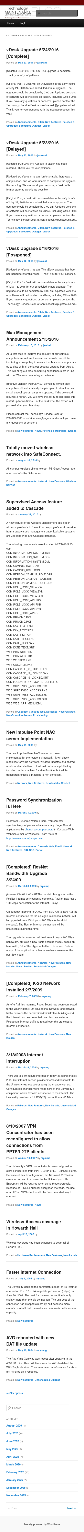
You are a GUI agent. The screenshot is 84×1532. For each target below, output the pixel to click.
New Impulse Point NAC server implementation (30, 735)
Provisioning (40, 715)
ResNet (65, 783)
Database (51, 711)
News (38, 431)
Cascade (22, 711)
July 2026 (12, 1433)
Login (23, 23)
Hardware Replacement (31, 1255)
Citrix (41, 122)
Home (10, 23)
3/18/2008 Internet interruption (24, 1057)
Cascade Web (37, 711)
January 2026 (14, 1480)
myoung (44, 886)
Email (58, 846)
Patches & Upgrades (54, 431)
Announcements (26, 122)
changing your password (39, 829)
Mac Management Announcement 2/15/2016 (32, 335)
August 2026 (14, 1425)
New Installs (53, 783)
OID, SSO (29, 850)
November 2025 (16, 1495)
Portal (38, 850)
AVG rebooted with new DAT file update (30, 1340)
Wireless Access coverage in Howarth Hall (33, 1224)
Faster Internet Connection (34, 1272)
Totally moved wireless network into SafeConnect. (33, 450)
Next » (71, 1508)
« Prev (12, 1508)
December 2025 (15, 1487)
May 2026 (12, 1449)
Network (43, 481)
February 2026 (15, 1472)
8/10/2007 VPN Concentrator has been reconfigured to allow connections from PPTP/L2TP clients (30, 1138)
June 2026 (12, 1441)
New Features (53, 122)
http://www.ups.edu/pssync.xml (24, 838)
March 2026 (13, 1464)
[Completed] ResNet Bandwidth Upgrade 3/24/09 (27, 873)
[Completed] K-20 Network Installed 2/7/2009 (33, 986)
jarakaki (42, 62)
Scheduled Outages (30, 125)
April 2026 (12, 1457)
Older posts (14, 1393)
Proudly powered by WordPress (42, 1524)
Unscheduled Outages (47, 1380)
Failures (22, 1105)
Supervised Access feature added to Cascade (34, 504)
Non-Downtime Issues (19, 715)
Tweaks (72, 431)
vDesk (46, 125)
